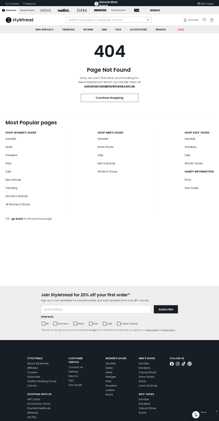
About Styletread (37, 363)
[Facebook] (172, 364)
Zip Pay (31, 417)
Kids (95, 323)
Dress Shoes (106, 147)
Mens (81, 323)
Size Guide (191, 188)
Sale (8, 172)
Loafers (110, 390)
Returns (31, 3)
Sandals (10, 139)
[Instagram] (178, 364)
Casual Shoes (147, 372)
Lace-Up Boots (148, 385)
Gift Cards (207, 3)
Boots (109, 394)
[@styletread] (183, 364)
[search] (148, 20)
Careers (32, 372)
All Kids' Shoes (194, 163)
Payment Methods (38, 408)
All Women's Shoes (17, 204)
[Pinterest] (190, 364)
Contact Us (76, 367)
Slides (109, 368)
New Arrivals (13, 180)
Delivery (73, 371)
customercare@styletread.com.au (109, 86)
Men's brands (106, 163)
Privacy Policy (168, 330)
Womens (63, 323)
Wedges (111, 376)
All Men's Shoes (107, 172)
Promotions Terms (38, 403)
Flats (8, 163)
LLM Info (32, 385)
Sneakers (11, 155)
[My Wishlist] (204, 20)
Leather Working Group (41, 381)
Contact (14, 3)
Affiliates (32, 368)
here (94, 330)
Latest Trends (129, 323)
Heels (8, 147)
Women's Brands (16, 196)
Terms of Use (151, 330)
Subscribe (33, 376)
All (47, 323)
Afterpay (32, 412)
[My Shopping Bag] (212, 20)
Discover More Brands (108, 3)
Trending (11, 188)
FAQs (188, 180)
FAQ (71, 380)
